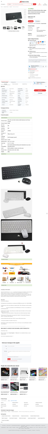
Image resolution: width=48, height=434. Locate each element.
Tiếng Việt (22, 428)
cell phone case (26, 404)
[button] (29, 84)
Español (10, 427)
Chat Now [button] (38, 21)
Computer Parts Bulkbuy (5, 420)
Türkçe (19, 428)
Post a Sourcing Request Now (12, 360)
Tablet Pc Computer (4, 418)
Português (13, 427)
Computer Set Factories (15, 415)
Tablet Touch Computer (22, 418)
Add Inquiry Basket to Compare (14, 30)
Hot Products (4, 425)
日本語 (39, 427)
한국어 (37, 427)
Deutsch (28, 427)
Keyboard (11, 6)
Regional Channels (38, 425)
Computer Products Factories (6, 415)
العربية (34, 427)
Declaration (33, 430)
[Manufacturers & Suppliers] (24, 2)
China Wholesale (23, 425)
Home (1, 6)
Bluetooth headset (15, 402)
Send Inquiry (31, 21)
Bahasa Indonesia (27, 428)
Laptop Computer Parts (41, 418)
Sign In (29, 77)
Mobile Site (22, 426)
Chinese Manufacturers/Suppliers (15, 425)
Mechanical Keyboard (15, 6)
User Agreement (29, 430)
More (2, 422)
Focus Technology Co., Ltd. (17, 430)
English (7, 427)
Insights (26, 426)
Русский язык (21, 427)
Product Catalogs (14, 400)
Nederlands (31, 427)
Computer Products (6, 6)
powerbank (37, 404)
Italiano (25, 427)
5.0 (37, 83)
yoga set (2, 402)
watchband (14, 404)
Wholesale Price (28, 425)
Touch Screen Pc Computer (13, 418)
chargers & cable (3, 404)
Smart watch (26, 402)
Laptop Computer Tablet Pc (32, 418)
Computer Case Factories (24, 415)
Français (17, 427)
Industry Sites (33, 425)
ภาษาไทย (45, 427)
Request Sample (43, 23)
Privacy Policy (38, 430)
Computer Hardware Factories (34, 415)
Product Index (43, 425)
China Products (8, 425)
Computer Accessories (39, 402)
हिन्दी (42, 427)
